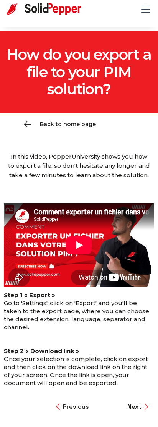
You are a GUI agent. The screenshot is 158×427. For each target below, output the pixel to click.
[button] (144, 9)
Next (134, 407)
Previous (76, 407)
